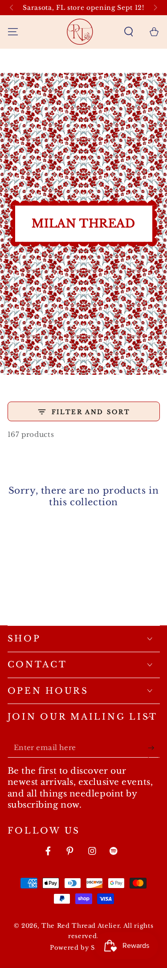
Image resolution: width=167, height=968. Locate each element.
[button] (129, 31)
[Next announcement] (155, 7)
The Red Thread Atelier (80, 926)
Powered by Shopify (83, 947)
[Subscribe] (153, 747)
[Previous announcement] (11, 7)
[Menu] (12, 31)
